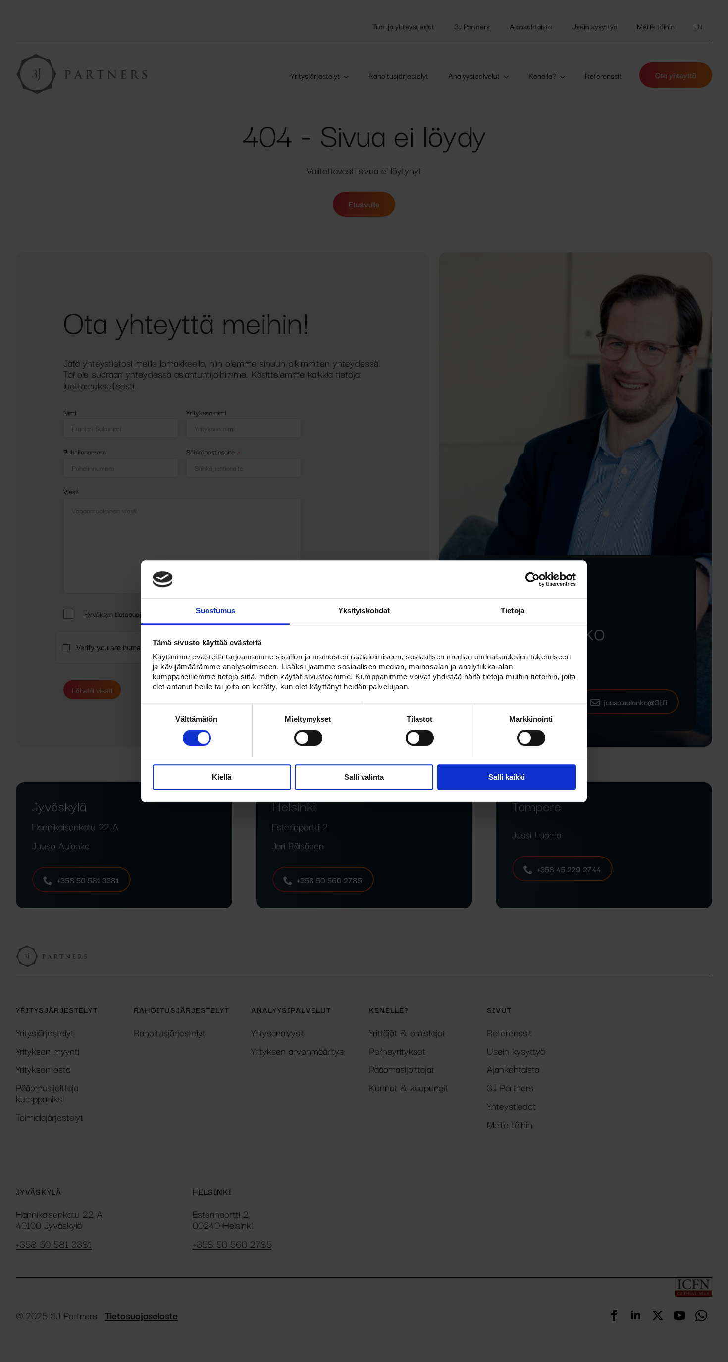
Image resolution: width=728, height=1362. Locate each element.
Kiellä (221, 777)
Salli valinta (364, 777)
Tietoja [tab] (512, 611)
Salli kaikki (506, 777)
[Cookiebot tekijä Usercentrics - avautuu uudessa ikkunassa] (532, 579)
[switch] (308, 738)
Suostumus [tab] (216, 611)
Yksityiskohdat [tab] (364, 611)
